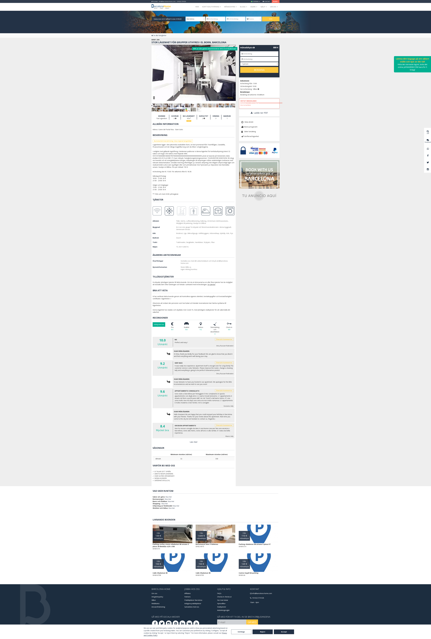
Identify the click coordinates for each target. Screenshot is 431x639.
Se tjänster (211, 284)
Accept (284, 632)
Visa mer (168, 497)
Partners (187, 597)
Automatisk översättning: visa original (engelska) (172, 141)
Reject (262, 632)
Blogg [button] (243, 7)
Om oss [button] (273, 7)
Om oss (154, 593)
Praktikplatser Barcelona (193, 600)
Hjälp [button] (263, 7)
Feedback (428, 142)
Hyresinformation (160, 267)
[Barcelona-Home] (161, 5)
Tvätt (155, 242)
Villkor (154, 600)
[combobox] (195, 19)
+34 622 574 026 (257, 598)
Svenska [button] (256, 1)
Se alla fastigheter (159, 35)
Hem (197, 7)
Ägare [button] (275, 1)
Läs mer (194, 442)
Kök (154, 233)
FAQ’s (219, 593)
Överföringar (158, 261)
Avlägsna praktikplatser (192, 603)
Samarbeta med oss (191, 607)
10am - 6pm (254, 602)
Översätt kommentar (224, 339)
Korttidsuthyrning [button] (211, 7)
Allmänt (156, 221)
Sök (270, 19)
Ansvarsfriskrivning (158, 607)
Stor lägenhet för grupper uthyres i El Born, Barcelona (189, 42)
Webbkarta (155, 603)
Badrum (156, 238)
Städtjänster (221, 607)
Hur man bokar (222, 600)
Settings (241, 632)
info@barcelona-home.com (262, 593)
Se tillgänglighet (247, 74)
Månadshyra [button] (229, 7)
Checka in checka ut (224, 597)
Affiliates (187, 593)
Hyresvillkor (221, 603)
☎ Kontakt (266, 1)
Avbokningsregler (223, 610)
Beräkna (259, 69)
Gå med (252, 622)
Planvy (188, 120)
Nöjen (155, 247)
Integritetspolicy (157, 597)
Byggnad (156, 227)
